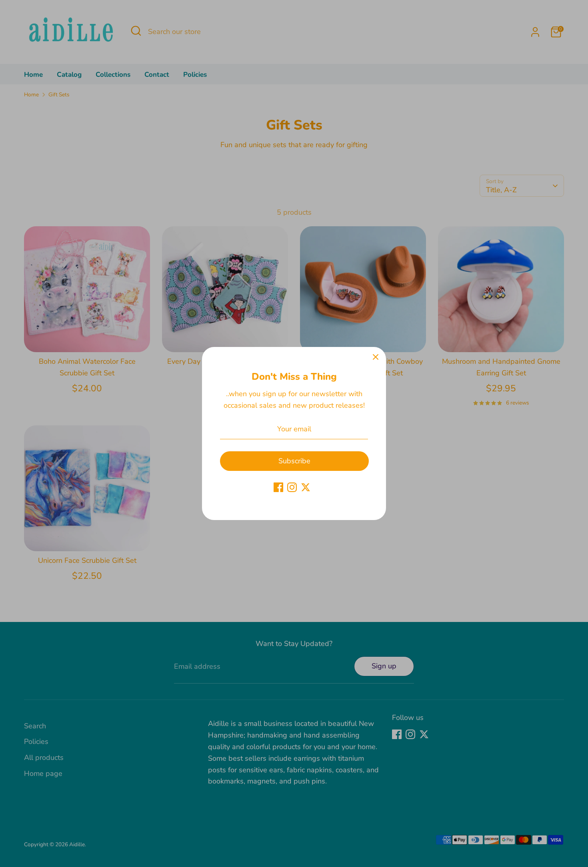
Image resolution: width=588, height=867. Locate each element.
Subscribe (294, 461)
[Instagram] (292, 487)
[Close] (375, 357)
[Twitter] (305, 487)
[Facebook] (278, 487)
